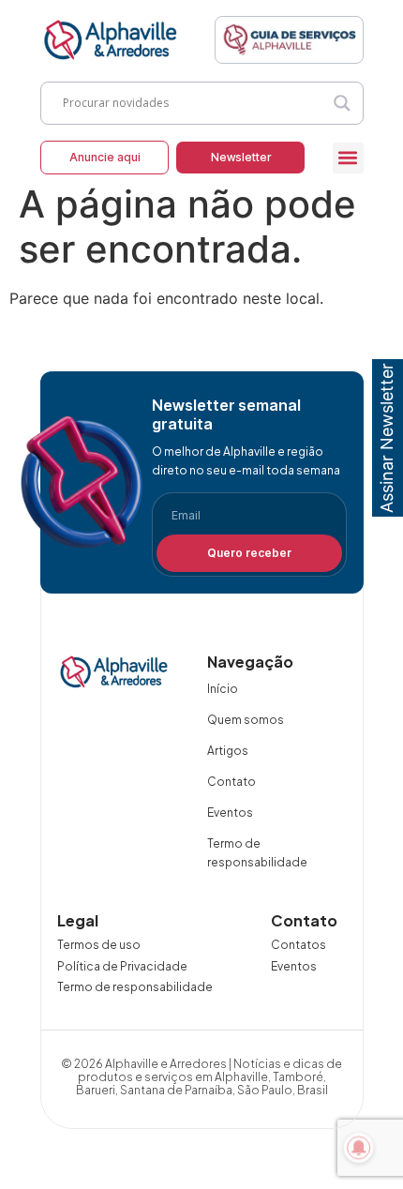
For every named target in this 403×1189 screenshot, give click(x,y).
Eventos (230, 812)
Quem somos (245, 720)
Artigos (227, 751)
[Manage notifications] (359, 1148)
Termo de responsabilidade (257, 852)
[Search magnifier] (342, 103)
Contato (231, 782)
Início (222, 689)
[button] (348, 158)
